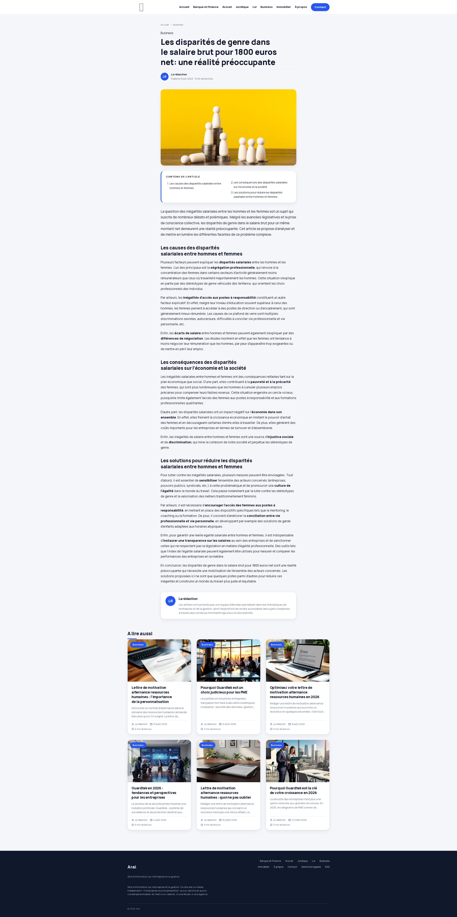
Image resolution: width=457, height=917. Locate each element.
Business (266, 7)
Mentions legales (311, 866)
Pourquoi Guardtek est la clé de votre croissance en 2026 (293, 790)
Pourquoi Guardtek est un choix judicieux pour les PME (224, 690)
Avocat (227, 7)
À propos (301, 7)
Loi (255, 7)
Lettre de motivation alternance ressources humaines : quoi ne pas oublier (226, 793)
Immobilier (284, 7)
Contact (320, 7)
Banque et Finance (206, 7)
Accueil (184, 7)
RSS (327, 866)
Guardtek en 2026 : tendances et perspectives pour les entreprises (154, 793)
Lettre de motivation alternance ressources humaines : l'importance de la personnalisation (152, 694)
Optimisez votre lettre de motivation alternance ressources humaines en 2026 (294, 692)
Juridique (242, 7)
